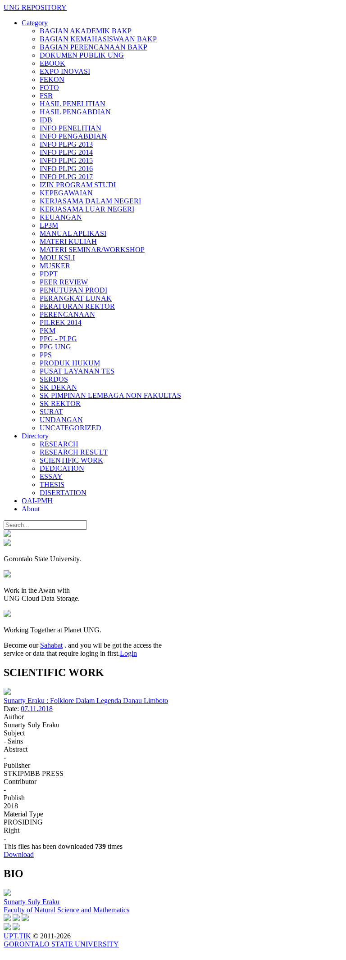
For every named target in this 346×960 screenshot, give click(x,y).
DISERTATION (63, 492)
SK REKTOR (60, 403)
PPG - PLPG (58, 339)
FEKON (52, 79)
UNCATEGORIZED (70, 428)
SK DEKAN (58, 387)
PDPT (49, 274)
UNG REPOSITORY (35, 7)
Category (35, 23)
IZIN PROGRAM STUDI (78, 185)
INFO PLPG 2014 (66, 152)
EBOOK (52, 63)
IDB (46, 120)
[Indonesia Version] (7, 534)
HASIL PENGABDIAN (75, 112)
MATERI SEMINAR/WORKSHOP (92, 249)
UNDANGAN (61, 420)
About (31, 509)
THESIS (52, 484)
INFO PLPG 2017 (66, 176)
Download (19, 854)
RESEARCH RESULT (74, 452)
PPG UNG (55, 347)
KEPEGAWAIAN (66, 193)
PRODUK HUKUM (70, 363)
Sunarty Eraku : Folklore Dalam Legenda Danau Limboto (86, 700)
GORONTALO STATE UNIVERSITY (61, 944)
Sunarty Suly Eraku (31, 902)
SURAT (51, 411)
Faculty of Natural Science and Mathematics (66, 910)
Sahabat (51, 645)
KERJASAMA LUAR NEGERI (87, 209)
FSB (46, 95)
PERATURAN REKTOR (77, 306)
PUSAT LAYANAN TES (77, 371)
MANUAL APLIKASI (73, 233)
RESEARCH (59, 444)
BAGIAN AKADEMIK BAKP (86, 31)
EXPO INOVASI (65, 71)
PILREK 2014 (61, 322)
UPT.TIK (17, 936)
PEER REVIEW (64, 282)
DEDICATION (62, 468)
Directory (35, 436)
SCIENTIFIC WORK (71, 460)
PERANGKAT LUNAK (76, 298)
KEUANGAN (61, 217)
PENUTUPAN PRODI (73, 290)
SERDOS (54, 379)
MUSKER (55, 266)
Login (128, 653)
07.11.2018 (37, 708)
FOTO (49, 87)
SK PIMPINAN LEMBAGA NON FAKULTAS (110, 395)
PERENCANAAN (67, 314)
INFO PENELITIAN (70, 128)
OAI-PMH (37, 501)
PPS (46, 355)
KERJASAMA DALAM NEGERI (90, 201)
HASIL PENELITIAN (72, 104)
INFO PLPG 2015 (66, 160)
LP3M (49, 225)
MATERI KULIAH (68, 241)
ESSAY (51, 476)
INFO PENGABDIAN (73, 136)
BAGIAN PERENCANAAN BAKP (93, 47)
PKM (47, 330)
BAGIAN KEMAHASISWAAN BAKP (98, 39)
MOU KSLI (57, 257)
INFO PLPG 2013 (66, 144)
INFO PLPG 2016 (66, 168)
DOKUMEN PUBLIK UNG (82, 55)
